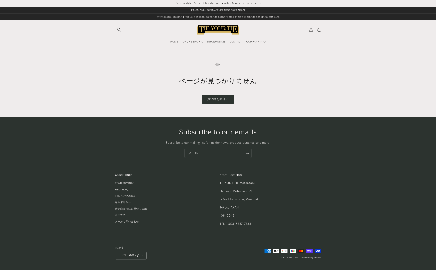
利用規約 (120, 215)
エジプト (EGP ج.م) (129, 255)
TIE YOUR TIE (295, 258)
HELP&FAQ (121, 189)
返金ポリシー (123, 202)
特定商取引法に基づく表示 (131, 208)
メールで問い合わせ (127, 221)
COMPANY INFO (124, 183)
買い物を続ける (218, 99)
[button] (119, 30)
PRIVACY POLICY (125, 196)
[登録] (247, 153)
